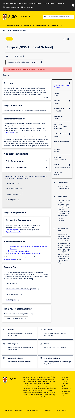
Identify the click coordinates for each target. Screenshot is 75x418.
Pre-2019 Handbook (11, 3)
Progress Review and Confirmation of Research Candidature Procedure (28, 248)
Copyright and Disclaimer (15, 410)
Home (3, 30)
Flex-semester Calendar (12, 7)
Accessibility (48, 410)
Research (61, 3)
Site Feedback (63, 410)
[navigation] (12, 183)
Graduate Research (10, 259)
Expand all (44, 161)
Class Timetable (28, 7)
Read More (46, 98)
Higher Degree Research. (13, 232)
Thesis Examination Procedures (19, 251)
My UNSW (25, 3)
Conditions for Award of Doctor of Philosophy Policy (26, 253)
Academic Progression (12, 229)
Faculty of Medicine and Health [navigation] (63, 87)
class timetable (10, 132)
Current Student (36, 3)
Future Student (49, 3)
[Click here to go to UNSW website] (9, 17)
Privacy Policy (33, 410)
